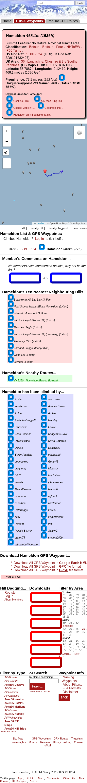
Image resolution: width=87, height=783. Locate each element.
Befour (34, 47)
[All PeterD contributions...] (44, 510)
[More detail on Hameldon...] (42, 249)
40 (83, 631)
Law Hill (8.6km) (23, 361)
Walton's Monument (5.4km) (30, 313)
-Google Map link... (24, 107)
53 (77, 647)
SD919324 (34, 54)
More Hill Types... (9, 731)
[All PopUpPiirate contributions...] (44, 516)
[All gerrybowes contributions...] (11, 461)
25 (64, 613)
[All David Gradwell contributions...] (44, 440)
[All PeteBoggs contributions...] (11, 510)
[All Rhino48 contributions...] (11, 523)
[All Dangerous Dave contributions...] (44, 434)
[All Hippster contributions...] (44, 468)
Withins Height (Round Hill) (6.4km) (34, 320)
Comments (53, 778)
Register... (21, 278)
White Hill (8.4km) (24, 354)
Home (7, 21)
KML (35, 636)
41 (64, 634)
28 (83, 613)
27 (77, 613)
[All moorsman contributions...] (11, 496)
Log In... (60, 278)
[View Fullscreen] (7, 163)
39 (77, 631)
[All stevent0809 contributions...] (44, 537)
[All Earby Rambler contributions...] (11, 454)
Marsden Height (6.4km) (28, 327)
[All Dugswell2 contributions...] (44, 447)
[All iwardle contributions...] (11, 482)
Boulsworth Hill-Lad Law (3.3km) (32, 299)
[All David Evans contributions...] (11, 440)
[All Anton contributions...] (11, 413)
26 (70, 613)
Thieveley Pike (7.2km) (27, 341)
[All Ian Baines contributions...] (44, 475)
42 (70, 634)
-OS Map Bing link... (52, 100)
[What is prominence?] (62, 79)
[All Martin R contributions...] (44, 489)
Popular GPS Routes (63, 21)
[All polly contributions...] (11, 516)
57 (80, 650)
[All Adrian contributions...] (11, 399)
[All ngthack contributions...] (44, 496)
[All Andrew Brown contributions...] (44, 406)
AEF (35, 649)
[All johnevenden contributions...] (44, 482)
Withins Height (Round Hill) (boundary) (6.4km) (41, 334)
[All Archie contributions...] (44, 413)
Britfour (47, 47)
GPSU (36, 623)
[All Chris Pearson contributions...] (11, 434)
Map (40, 778)
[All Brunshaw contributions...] (11, 427)
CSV (35, 662)
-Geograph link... (53, 107)
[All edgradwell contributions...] (44, 454)
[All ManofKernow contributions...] (11, 489)
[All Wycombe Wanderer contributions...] (11, 544)
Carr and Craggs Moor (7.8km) (31, 348)
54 (83, 647)
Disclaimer (70, 692)
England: (68, 625)
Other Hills (69, 778)
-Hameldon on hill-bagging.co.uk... (32, 114)
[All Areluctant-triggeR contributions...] (11, 420)
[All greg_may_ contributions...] (11, 468)
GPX (35, 597)
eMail (48, 745)
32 (77, 622)
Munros (33, 742)
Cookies (79, 742)
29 (68, 616)
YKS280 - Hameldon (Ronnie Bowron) (36, 380)
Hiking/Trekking (62, 742)
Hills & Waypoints (29, 21)
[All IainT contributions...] (11, 475)
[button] (45, 171)
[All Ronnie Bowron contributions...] (11, 530)
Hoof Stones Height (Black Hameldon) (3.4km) (41, 306)
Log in (39, 238)
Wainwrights (19, 742)
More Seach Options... (41, 691)
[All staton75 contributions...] (11, 537)
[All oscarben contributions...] (11, 503)
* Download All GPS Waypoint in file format (46, 570)
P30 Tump (13, 50)
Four (59, 47)
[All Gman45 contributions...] (44, 461)
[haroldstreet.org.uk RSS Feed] (27, 738)
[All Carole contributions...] (44, 427)
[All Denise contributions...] (11, 447)
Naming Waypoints (69, 679)
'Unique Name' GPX (45, 610)
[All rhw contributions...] (44, 523)
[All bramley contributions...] (44, 420)
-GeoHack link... (22, 100)
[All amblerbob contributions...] (11, 406)
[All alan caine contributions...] (44, 399)
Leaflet (40, 223)
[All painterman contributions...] (44, 503)
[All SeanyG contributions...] (44, 530)
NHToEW (73, 47)
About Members (13, 599)
